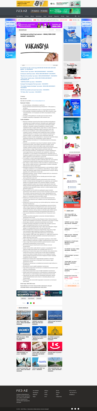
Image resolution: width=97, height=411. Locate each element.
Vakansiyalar (58, 29)
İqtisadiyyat (39, 16)
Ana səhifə (51, 29)
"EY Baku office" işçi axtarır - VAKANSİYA (30, 92)
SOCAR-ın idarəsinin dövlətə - (68, 20)
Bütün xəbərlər (72, 285)
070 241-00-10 (72, 390)
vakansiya (23, 298)
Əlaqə (34, 396)
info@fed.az (71, 394)
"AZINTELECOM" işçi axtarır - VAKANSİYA (31, 81)
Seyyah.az (36, 11)
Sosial (44, 16)
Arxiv (45, 396)
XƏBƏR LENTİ (70, 211)
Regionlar (56, 16)
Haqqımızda (59, 396)
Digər (67, 16)
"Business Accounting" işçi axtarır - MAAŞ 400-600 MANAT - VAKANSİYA (38, 75)
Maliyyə (27, 16)
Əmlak (62, 16)
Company (39, 298)
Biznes (32, 16)
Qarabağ (45, 11)
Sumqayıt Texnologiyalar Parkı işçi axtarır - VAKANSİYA (34, 84)
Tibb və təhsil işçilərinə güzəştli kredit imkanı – (31, 20)
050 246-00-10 (73, 392)
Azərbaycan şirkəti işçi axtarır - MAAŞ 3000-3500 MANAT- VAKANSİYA (37, 73)
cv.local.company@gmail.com (38, 100)
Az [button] (79, 16)
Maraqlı (50, 16)
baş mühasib (31, 298)
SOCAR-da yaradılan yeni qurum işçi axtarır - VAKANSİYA (34, 89)
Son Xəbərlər (19, 16)
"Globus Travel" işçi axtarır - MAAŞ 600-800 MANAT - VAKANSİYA (36, 71)
